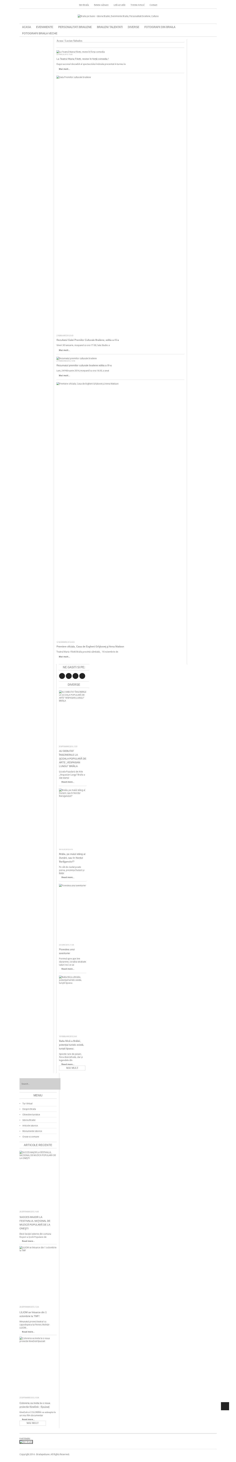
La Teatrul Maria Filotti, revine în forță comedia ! (82, 58)
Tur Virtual (27, 1103)
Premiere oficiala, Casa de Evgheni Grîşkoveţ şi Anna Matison (90, 646)
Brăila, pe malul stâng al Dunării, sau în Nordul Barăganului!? (72, 858)
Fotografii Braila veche (39, 33)
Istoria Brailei (28, 1120)
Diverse (133, 27)
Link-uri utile (119, 4)
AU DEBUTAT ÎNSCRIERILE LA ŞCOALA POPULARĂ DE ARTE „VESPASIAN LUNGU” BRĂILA (72, 759)
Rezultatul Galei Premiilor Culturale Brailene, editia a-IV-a (87, 340)
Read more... (68, 782)
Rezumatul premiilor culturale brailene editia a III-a (84, 365)
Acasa (26, 27)
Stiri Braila (84, 4)
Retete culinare (101, 4)
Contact (153, 4)
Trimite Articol (137, 4)
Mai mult (72, 1068)
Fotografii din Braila (159, 27)
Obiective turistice (31, 1114)
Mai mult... (64, 69)
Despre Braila (29, 1109)
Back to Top (225, 1406)
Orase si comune (30, 1136)
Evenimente (44, 27)
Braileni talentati (110, 27)
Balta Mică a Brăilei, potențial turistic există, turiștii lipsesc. (71, 1045)
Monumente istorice (32, 1131)
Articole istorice (30, 1125)
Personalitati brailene (75, 27)
